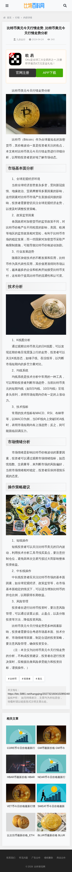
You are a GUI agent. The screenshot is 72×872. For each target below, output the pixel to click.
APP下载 (49, 73)
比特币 (12, 678)
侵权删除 (48, 857)
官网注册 (22, 73)
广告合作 (36, 857)
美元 (39, 678)
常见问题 (23, 857)
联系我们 (10, 857)
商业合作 (61, 857)
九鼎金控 (20, 39)
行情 (17, 17)
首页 (9, 17)
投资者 (26, 678)
